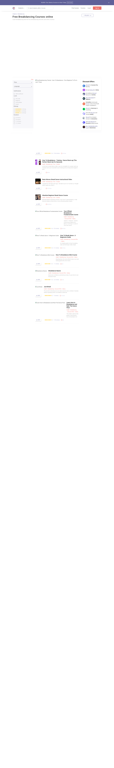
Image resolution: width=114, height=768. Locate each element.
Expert (17, 104)
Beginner (18, 100)
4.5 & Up (23, 109)
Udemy (73, 218)
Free (54, 164)
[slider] (48, 153)
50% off (87, 108)
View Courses (70, 2)
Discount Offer (68, 218)
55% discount (91, 121)
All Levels (18, 98)
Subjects (15, 14)
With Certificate (19, 93)
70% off (88, 103)
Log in (89, 8)
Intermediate (19, 102)
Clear (32, 79)
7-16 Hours (18, 121)
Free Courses (75, 8)
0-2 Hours (18, 117)
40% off (87, 85)
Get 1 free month (90, 97)
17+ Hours (18, 123)
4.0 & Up (23, 111)
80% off (92, 90)
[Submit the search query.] (28, 8)
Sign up (97, 8)
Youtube (58, 164)
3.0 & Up (23, 112)
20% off (94, 93)
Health (43, 164)
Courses (83, 8)
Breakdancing (21, 14)
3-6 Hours (18, 119)
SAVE (39, 153)
